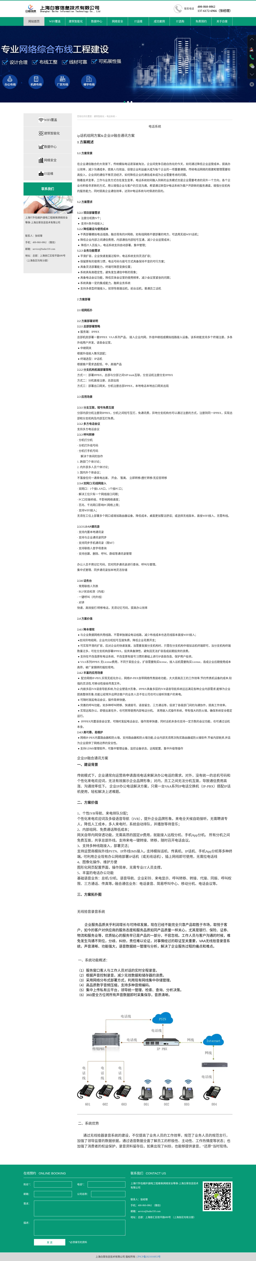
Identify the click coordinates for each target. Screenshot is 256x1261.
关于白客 (222, 21)
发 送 (49, 1242)
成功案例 (159, 21)
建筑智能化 (76, 21)
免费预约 (201, 21)
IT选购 (180, 21)
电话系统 (111, 116)
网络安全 (117, 21)
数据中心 (96, 21)
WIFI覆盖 (55, 21)
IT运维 (138, 21)
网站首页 (34, 21)
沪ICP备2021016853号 (149, 1256)
